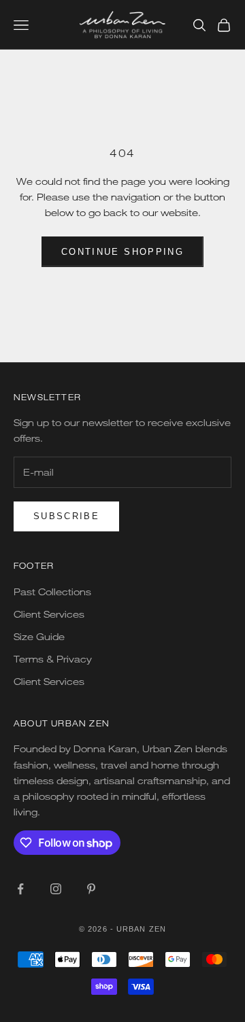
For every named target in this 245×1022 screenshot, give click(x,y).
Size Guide (39, 636)
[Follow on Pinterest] (91, 889)
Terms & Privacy (53, 659)
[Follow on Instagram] (56, 889)
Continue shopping (122, 252)
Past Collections (52, 591)
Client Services (49, 614)
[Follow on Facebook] (20, 889)
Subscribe (66, 516)
